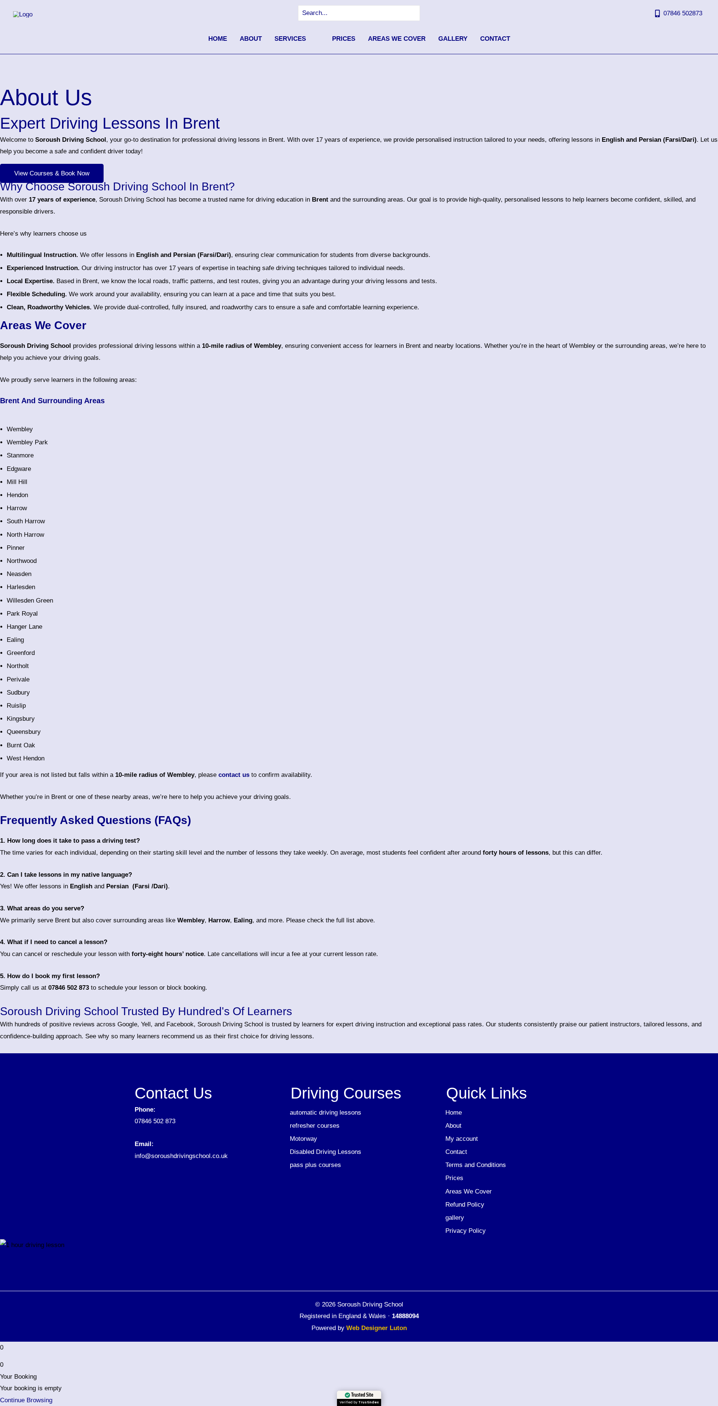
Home (453, 1112)
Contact (456, 1151)
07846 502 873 (155, 1121)
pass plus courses (315, 1164)
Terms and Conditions (475, 1164)
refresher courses (315, 1125)
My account (461, 1138)
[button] (309, 38)
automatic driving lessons (325, 1112)
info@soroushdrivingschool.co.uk (181, 1156)
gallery (454, 1217)
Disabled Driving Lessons (325, 1151)
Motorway (303, 1138)
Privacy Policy (465, 1230)
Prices (454, 1178)
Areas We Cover (468, 1191)
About (453, 1125)
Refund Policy (464, 1204)
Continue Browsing (26, 1400)
